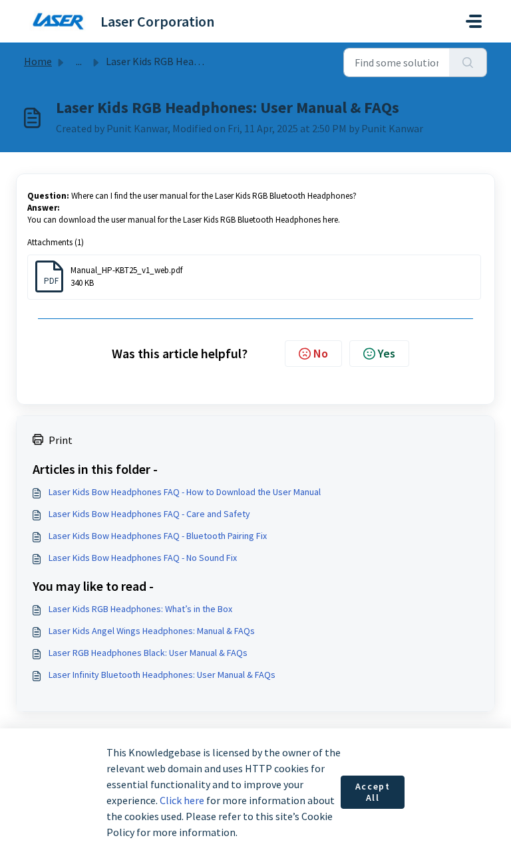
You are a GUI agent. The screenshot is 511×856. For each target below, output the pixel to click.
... (79, 61)
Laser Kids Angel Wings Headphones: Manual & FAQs (152, 631)
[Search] (468, 62)
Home (38, 61)
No (320, 353)
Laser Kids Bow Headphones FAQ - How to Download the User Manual (185, 492)
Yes (386, 353)
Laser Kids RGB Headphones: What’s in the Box (140, 609)
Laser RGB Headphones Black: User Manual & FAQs (148, 653)
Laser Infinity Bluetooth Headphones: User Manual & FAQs (162, 675)
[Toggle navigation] (473, 21)
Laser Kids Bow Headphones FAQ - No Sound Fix (143, 558)
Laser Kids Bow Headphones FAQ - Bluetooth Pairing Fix (158, 536)
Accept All (373, 792)
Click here (182, 800)
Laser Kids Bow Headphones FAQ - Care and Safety (149, 514)
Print (61, 440)
